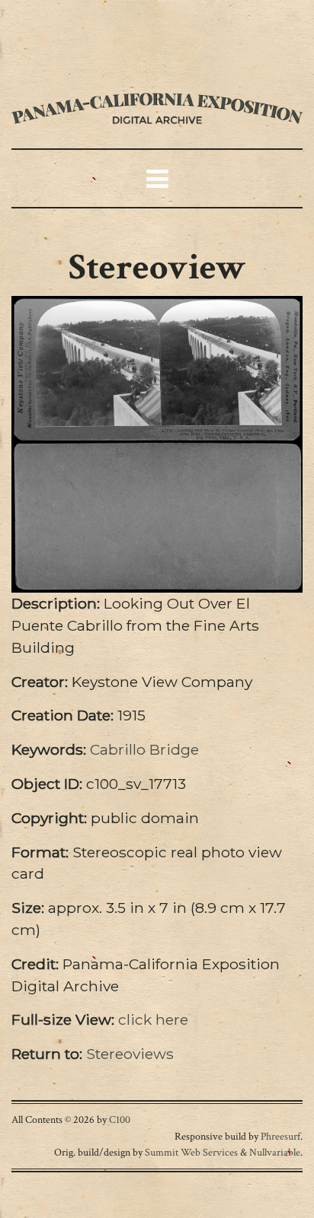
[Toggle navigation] (57, 31)
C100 (119, 1119)
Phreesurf (280, 1136)
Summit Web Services (191, 1152)
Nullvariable (274, 1152)
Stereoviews (130, 1054)
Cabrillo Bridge (144, 749)
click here (153, 1019)
